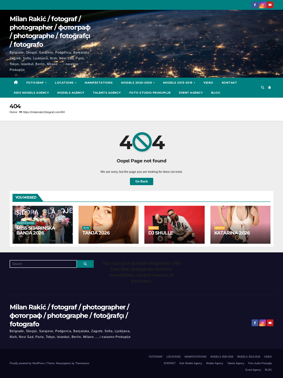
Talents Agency (107, 92)
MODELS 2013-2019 (178, 82)
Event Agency (191, 92)
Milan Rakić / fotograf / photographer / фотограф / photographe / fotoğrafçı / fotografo (69, 315)
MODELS (153, 228)
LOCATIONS (65, 82)
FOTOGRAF (35, 82)
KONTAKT (229, 82)
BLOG (215, 92)
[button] (262, 87)
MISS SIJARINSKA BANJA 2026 (35, 230)
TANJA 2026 (96, 233)
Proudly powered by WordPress (27, 363)
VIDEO (208, 82)
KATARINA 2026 (232, 233)
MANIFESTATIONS (99, 82)
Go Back (141, 181)
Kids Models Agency (31, 92)
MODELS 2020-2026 (137, 82)
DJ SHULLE (160, 233)
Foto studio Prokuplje (150, 92)
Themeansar (82, 363)
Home (13, 112)
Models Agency (70, 92)
